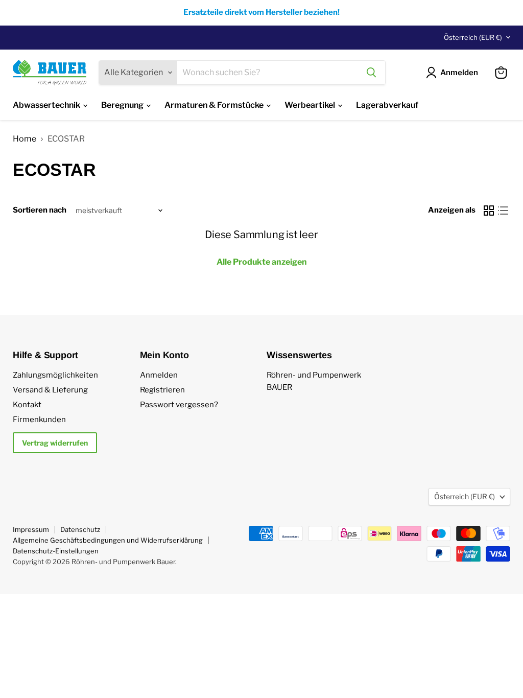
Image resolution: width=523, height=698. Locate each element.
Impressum (31, 529)
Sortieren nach (39, 210)
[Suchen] (371, 72)
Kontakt (27, 404)
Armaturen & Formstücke (214, 105)
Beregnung (123, 105)
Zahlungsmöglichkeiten (55, 375)
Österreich (473, 37)
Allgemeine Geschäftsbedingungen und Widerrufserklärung (108, 540)
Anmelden (159, 375)
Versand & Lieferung (50, 389)
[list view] (503, 210)
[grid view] (489, 210)
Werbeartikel (310, 105)
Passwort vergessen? (179, 404)
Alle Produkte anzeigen (262, 262)
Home (24, 139)
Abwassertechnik (47, 105)
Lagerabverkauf (387, 105)
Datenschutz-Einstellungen (56, 551)
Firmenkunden (39, 419)
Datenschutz (80, 529)
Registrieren (162, 389)
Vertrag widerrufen (55, 442)
